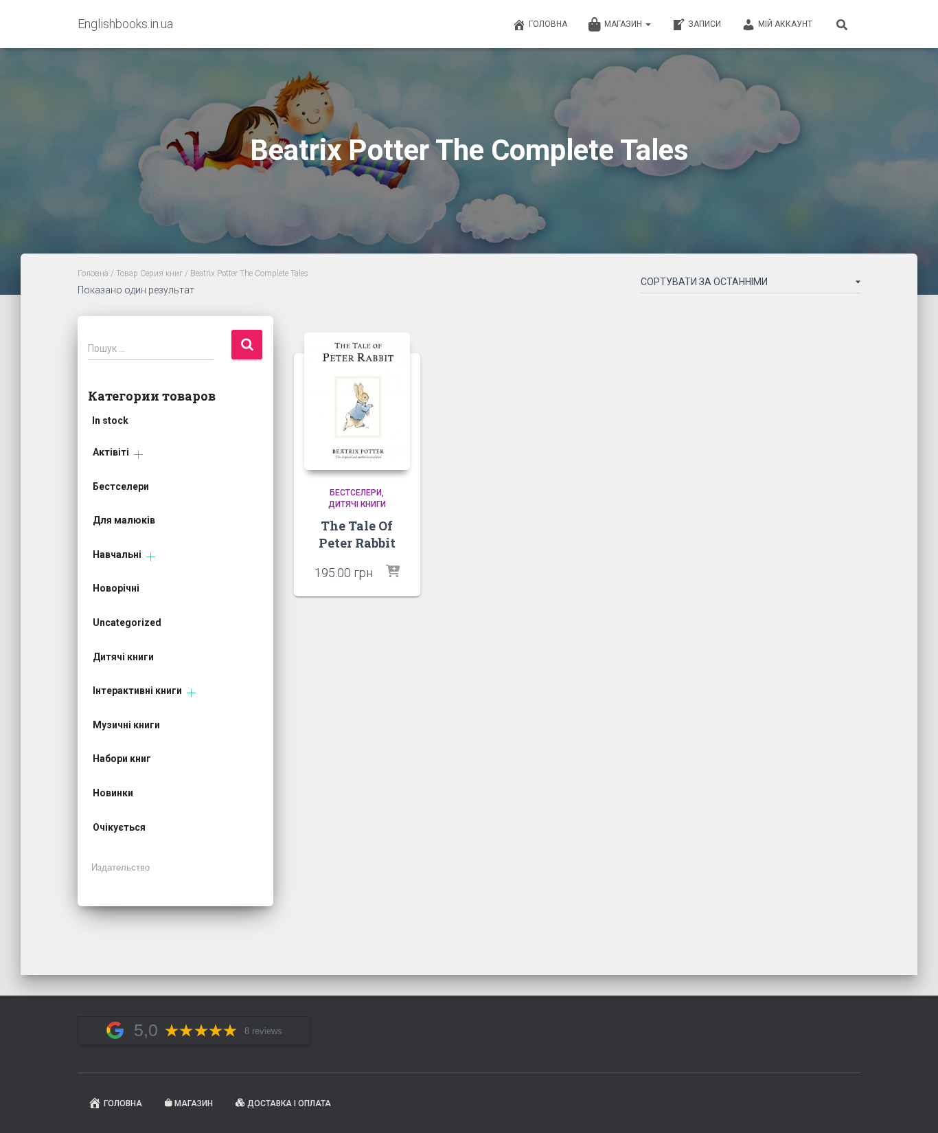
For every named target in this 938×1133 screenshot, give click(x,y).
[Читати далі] (393, 572)
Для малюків (124, 520)
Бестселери (121, 486)
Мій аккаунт (785, 24)
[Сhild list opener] (138, 454)
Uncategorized (127, 622)
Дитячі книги (123, 656)
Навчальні (117, 554)
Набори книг (122, 758)
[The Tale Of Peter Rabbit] (357, 402)
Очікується (119, 827)
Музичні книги (126, 724)
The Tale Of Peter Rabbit (357, 534)
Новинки (113, 792)
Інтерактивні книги (137, 690)
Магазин (624, 24)
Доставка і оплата (289, 1103)
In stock (110, 420)
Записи (704, 24)
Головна (548, 24)
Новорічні (116, 588)
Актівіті (111, 452)
